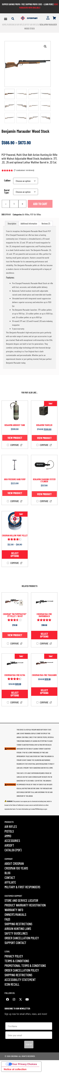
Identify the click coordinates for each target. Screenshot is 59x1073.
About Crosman (14, 863)
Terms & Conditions (17, 961)
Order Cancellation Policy (22, 938)
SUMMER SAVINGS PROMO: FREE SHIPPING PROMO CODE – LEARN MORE (27, 4)
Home (4, 24)
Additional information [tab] (29, 223)
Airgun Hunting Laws (18, 929)
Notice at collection (15, 1069)
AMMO (8, 836)
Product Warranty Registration (25, 905)
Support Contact (15, 943)
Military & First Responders (22, 887)
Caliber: (7, 180)
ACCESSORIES (12, 841)
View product (15, 437)
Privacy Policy (14, 956)
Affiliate (10, 882)
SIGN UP (29, 1044)
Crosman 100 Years (16, 868)
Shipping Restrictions (18, 924)
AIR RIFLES (11, 826)
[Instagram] (14, 999)
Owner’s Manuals (15, 914)
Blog (7, 873)
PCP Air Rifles (32, 24)
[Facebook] (7, 999)
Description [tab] (12, 223)
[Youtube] (27, 999)
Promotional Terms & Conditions (25, 965)
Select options (15, 554)
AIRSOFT (9, 845)
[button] (5, 18)
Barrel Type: (6, 191)
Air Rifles (20, 24)
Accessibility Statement (20, 980)
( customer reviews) (24, 170)
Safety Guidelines (16, 933)
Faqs (7, 919)
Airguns (11, 24)
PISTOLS (9, 831)
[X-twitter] (20, 999)
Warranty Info (14, 910)
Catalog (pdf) (13, 850)
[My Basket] (54, 18)
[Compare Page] (21, 445)
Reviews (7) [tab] (46, 223)
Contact (10, 877)
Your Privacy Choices (24, 1064)
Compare (14, 445)
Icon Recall (12, 984)
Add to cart (40, 204)
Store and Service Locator (21, 900)
